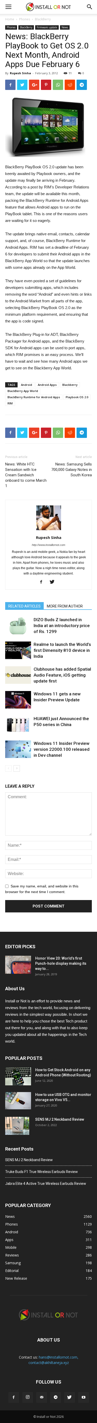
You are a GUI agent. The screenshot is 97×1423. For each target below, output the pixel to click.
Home (9, 19)
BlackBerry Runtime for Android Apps (34, 397)
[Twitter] (54, 582)
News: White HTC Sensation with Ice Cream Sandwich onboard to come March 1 (26, 475)
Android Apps (47, 385)
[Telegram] (55, 1397)
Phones (24, 19)
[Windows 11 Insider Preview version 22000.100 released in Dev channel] (18, 749)
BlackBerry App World (23, 391)
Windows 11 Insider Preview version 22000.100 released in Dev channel (61, 749)
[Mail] (41, 1397)
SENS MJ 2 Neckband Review (59, 1119)
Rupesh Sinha (20, 73)
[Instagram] (28, 1397)
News (65, 27)
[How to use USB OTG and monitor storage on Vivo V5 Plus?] (18, 1100)
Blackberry (70, 385)
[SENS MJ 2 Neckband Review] (17, 1126)
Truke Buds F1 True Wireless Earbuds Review (41, 1172)
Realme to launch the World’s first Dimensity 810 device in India (62, 650)
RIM (10, 403)
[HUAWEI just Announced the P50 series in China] (18, 725)
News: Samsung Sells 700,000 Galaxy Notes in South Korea (71, 469)
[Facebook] (43, 582)
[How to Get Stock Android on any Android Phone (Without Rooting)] (18, 1076)
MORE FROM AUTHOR (65, 606)
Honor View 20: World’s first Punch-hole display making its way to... (60, 963)
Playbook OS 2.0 (77, 397)
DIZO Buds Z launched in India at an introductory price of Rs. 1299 (62, 625)
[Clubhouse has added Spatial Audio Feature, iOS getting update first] (18, 675)
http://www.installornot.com (48, 544)
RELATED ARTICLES (24, 606)
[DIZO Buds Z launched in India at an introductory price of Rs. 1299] (18, 626)
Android (26, 385)
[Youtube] (83, 1397)
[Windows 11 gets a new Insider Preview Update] (18, 700)
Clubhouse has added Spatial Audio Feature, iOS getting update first (62, 675)
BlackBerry (43, 19)
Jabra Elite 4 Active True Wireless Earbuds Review (45, 1183)
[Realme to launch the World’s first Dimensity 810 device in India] (18, 650)
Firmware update (47, 27)
